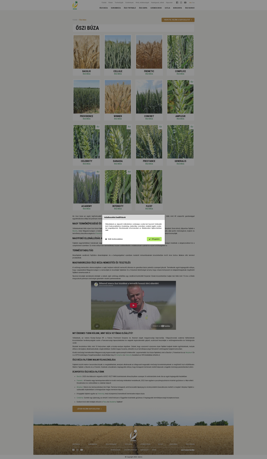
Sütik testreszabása (115, 239)
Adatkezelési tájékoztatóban (152, 228)
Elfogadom (156, 239)
